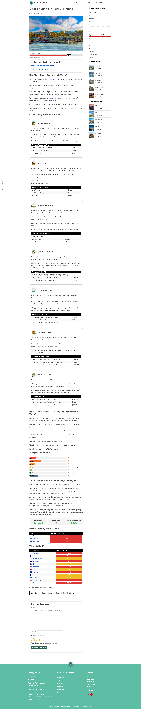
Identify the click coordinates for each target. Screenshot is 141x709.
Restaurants (73, 458)
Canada (91, 25)
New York (60, 686)
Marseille (36, 575)
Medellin (37, 699)
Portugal (91, 18)
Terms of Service (87, 706)
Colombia (91, 45)
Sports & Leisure (74, 470)
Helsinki (39, 65)
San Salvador (37, 558)
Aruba (90, 15)
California (60, 677)
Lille (34, 556)
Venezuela (92, 39)
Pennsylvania (61, 689)
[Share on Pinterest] (2, 189)
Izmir (34, 569)
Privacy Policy (77, 706)
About (88, 686)
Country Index (32, 677)
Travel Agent (90, 679)
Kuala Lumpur (40, 694)
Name (33, 631)
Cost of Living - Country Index (41, 593)
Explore (110, 3)
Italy (90, 31)
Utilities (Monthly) (74, 467)
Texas (59, 680)
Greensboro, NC (38, 580)
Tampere (46, 65)
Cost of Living (91, 684)
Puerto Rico (92, 51)
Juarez (91, 57)
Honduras (91, 42)
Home (77, 3)
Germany (91, 21)
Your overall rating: (37, 635)
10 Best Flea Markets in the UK (43, 697)
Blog (88, 677)
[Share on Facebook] (2, 186)
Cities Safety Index (101, 3)
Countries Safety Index (87, 3)
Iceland (35, 572)
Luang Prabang (39, 692)
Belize (90, 48)
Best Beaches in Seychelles (42, 689)
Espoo (33, 65)
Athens (35, 577)
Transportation (73, 464)
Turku (52, 65)
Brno (34, 564)
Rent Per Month (73, 476)
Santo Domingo (93, 54)
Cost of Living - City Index (65, 593)
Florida (59, 683)
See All (59, 692)
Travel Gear (90, 681)
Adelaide (36, 561)
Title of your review (37, 643)
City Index (31, 679)
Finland (52, 79)
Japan (90, 28)
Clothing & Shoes (74, 473)
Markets (72, 461)
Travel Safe (40, 3)
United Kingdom (93, 12)
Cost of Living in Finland (39, 69)
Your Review (35, 608)
